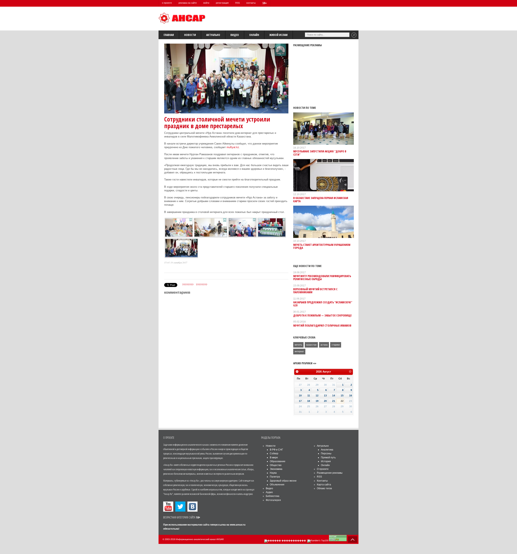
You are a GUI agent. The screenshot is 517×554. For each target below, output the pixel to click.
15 (342, 395)
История (326, 461)
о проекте (167, 3)
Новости (190, 35)
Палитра (275, 476)
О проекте (323, 469)
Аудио (269, 492)
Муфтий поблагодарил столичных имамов (322, 325)
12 (317, 395)
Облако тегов (324, 488)
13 (325, 395)
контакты (251, 3)
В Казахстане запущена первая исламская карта (320, 199)
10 (300, 395)
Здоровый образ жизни (283, 480)
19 (317, 401)
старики (336, 345)
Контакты (322, 480)
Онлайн (254, 35)
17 (300, 401)
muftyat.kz (233, 147)
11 (308, 395)
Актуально (213, 35)
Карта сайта (324, 484)
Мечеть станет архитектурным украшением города (321, 246)
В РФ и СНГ (276, 449)
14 (333, 395)
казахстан (311, 345)
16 (350, 395)
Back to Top (352, 539)
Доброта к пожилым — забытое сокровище (322, 315)
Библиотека (272, 496)
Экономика (276, 469)
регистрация (222, 3)
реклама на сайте (188, 3)
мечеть (298, 345)
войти (206, 3)
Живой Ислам (278, 35)
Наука (273, 472)
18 (308, 401)
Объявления (277, 484)
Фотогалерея (273, 500)
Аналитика (327, 449)
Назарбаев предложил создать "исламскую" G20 (322, 303)
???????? (187, 284)
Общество (276, 465)
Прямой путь (328, 457)
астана (324, 345)
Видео (234, 35)
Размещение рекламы (330, 472)
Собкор (274, 453)
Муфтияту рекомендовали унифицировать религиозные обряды (322, 277)
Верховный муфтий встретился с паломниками (315, 290)
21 (333, 401)
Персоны (326, 453)
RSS (237, 3)
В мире (274, 457)
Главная (169, 35)
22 (342, 401)
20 (325, 401)
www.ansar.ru (237, 524)
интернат (299, 351)
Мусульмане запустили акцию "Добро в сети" (319, 152)
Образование (277, 461)
